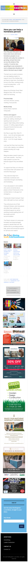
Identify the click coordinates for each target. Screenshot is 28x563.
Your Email (7, 517)
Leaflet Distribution (9, 542)
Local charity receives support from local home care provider (16, 251)
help (18, 280)
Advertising (7, 540)
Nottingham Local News (14, 9)
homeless (6, 282)
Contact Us (7, 549)
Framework (14, 280)
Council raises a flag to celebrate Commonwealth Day (13, 290)
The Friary (11, 282)
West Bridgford (14, 279)
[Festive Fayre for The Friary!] (8, 263)
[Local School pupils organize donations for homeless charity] (8, 245)
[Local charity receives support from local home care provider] (17, 245)
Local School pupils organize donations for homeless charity (8, 251)
